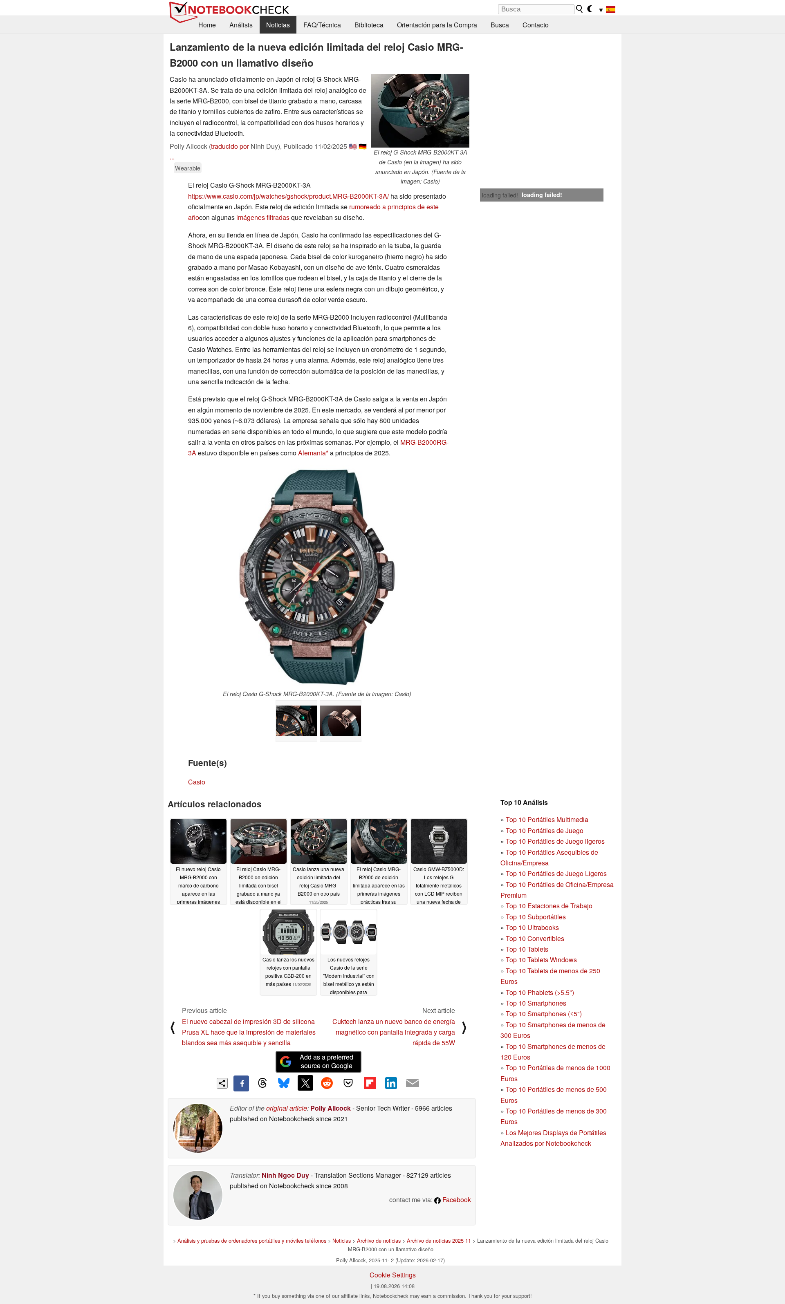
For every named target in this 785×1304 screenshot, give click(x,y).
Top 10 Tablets (527, 949)
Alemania (312, 452)
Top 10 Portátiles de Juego (544, 830)
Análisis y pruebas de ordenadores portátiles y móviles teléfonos (251, 1240)
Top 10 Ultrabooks (532, 927)
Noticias (278, 24)
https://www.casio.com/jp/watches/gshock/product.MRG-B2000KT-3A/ (288, 196)
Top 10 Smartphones (536, 1003)
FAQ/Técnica (322, 24)
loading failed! (500, 195)
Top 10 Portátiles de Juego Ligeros (556, 873)
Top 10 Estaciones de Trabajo (549, 905)
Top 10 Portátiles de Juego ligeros (555, 841)
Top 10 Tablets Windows (541, 959)
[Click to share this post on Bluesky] (284, 1083)
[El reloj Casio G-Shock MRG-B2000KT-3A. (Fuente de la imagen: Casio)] (317, 577)
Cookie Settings (393, 1274)
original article (286, 1108)
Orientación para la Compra (437, 24)
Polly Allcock (330, 1108)
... (172, 156)
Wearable (187, 168)
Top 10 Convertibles (535, 938)
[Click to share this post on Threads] (262, 1083)
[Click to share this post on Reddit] (326, 1083)
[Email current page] (412, 1083)
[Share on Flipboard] (369, 1083)
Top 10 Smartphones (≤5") (544, 1013)
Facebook (456, 1199)
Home (207, 24)
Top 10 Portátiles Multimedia (547, 819)
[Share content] (222, 1083)
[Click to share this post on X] (305, 1083)
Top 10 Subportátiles (536, 916)
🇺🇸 (353, 146)
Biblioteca (369, 24)
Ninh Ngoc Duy (285, 1175)
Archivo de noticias (379, 1240)
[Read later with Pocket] (348, 1083)
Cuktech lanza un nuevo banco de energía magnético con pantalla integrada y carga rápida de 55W (393, 1032)
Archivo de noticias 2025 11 (439, 1240)
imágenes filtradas (262, 217)
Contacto (536, 24)
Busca (500, 24)
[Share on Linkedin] (391, 1083)
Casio (196, 781)
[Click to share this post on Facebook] (241, 1083)
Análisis (241, 24)
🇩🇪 (363, 146)
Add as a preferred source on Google (326, 1061)
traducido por (230, 146)
